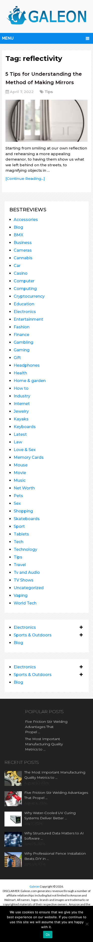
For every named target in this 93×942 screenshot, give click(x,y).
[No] (86, 923)
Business (23, 242)
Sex (17, 503)
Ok (48, 935)
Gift (17, 357)
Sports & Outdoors (33, 635)
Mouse (21, 465)
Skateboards (27, 518)
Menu (8, 38)
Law (18, 442)
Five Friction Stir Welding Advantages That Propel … (46, 726)
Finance (21, 334)
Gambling (23, 342)
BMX (18, 235)
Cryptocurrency (29, 296)
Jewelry (21, 411)
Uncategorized (29, 587)
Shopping (23, 511)
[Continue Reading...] (25, 178)
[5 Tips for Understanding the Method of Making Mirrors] (46, 121)
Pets (18, 495)
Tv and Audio (27, 572)
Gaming (22, 350)
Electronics (25, 311)
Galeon (34, 886)
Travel (20, 564)
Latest (20, 434)
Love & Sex (25, 449)
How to (21, 388)
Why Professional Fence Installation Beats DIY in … (55, 856)
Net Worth (24, 488)
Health (20, 373)
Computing (25, 288)
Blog (18, 227)
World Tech (25, 603)
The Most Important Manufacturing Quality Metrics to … (44, 744)
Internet (22, 403)
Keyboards (25, 426)
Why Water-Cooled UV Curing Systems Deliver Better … (50, 815)
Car (17, 265)
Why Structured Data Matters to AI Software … (54, 836)
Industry (22, 396)
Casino (21, 273)
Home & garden (30, 380)
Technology (25, 549)
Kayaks (21, 419)
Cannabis (23, 258)
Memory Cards (29, 457)
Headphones (27, 365)
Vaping (21, 595)
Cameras (23, 250)
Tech (18, 541)
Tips (49, 91)
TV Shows (23, 580)
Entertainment (28, 319)
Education (24, 304)
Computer (24, 281)
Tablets (21, 534)
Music (20, 480)
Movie (20, 472)
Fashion (22, 327)
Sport (19, 526)
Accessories (26, 219)
